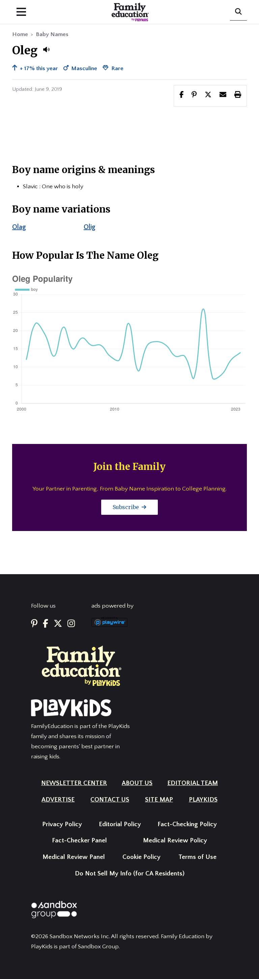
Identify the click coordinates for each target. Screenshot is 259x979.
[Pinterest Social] (34, 624)
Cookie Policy (141, 857)
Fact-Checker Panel (79, 840)
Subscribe (126, 507)
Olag (19, 227)
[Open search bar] (238, 12)
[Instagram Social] (71, 624)
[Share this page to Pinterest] (194, 95)
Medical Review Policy (175, 840)
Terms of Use (197, 857)
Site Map (159, 799)
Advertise (58, 799)
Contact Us (109, 799)
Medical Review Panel (73, 857)
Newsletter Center (74, 783)
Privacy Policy (62, 824)
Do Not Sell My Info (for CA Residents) (129, 873)
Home (20, 34)
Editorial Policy (120, 824)
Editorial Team (192, 783)
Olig (89, 227)
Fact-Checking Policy (187, 824)
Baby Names (52, 34)
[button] (46, 50)
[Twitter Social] (58, 624)
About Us (137, 783)
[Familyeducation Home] (81, 665)
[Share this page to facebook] (181, 95)
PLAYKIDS (203, 799)
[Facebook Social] (45, 624)
